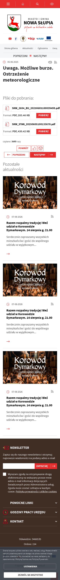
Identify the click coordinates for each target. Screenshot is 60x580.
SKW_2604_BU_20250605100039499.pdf (34, 108)
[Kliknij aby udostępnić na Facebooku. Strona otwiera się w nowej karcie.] (34, 148)
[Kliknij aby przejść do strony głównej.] (23, 4)
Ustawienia (30, 566)
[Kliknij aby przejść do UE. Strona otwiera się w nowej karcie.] (48, 39)
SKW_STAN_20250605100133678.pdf (33, 124)
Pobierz (43, 115)
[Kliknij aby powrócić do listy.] (30, 56)
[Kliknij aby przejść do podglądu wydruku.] (41, 148)
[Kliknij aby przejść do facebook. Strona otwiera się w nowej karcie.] (16, 39)
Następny (40, 56)
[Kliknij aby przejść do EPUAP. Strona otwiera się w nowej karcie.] (40, 39)
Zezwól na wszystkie (30, 575)
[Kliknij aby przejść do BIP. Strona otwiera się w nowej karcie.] (31, 39)
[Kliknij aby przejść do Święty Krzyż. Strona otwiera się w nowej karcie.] (23, 39)
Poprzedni (20, 56)
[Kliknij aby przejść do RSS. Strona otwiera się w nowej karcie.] (55, 62)
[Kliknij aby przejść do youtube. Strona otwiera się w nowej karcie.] (10, 39)
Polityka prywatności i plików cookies (36, 491)
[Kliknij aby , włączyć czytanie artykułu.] (50, 62)
